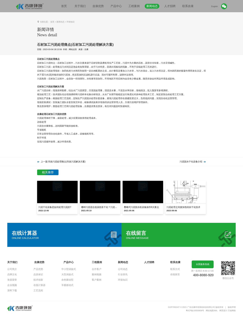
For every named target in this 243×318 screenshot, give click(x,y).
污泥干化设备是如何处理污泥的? (54, 207)
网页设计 (223, 310)
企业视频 (12, 285)
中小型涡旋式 (68, 269)
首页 (64, 6)
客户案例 (96, 279)
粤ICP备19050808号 (195, 310)
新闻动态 (152, 6)
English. (214, 6)
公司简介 (12, 269)
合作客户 (96, 269)
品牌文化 (12, 274)
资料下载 (12, 290)
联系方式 (175, 269)
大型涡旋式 (67, 274)
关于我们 (80, 6)
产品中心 (116, 6)
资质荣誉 (12, 279)
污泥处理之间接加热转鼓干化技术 (183, 207)
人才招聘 (170, 6)
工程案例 (134, 6)
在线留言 (175, 274)
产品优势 (38, 269)
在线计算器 (39, 285)
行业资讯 (123, 274)
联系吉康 (188, 6)
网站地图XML (212, 310)
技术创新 (38, 279)
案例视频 (96, 274)
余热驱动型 (67, 279)
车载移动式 (67, 285)
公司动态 (123, 269)
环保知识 (71, 22)
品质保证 (38, 274)
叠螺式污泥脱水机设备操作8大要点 (141, 207)
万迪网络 (232, 310)
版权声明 (232, 307)
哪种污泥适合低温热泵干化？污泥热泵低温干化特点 (107, 207)
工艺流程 (38, 290)
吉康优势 (98, 6)
